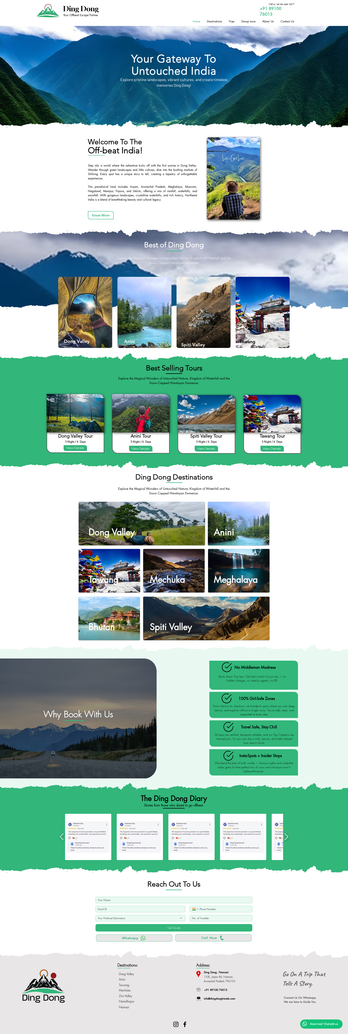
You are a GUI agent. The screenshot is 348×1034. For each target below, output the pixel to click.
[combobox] (140, 918)
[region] (85, 312)
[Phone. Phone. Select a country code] (195, 909)
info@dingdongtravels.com (219, 998)
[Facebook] (184, 1024)
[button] (88, 837)
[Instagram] (175, 1024)
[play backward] (62, 837)
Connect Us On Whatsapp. (300, 997)
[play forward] (286, 837)
